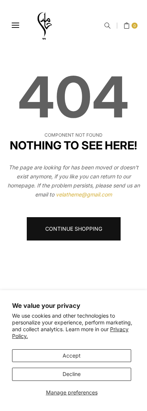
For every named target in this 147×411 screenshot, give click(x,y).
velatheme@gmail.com (84, 194)
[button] (107, 25)
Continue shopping (73, 228)
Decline (72, 374)
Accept (72, 355)
